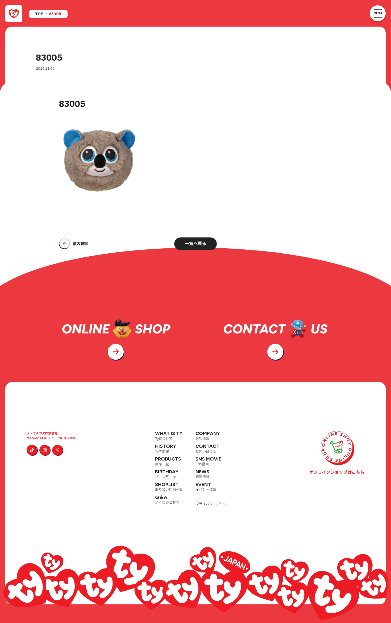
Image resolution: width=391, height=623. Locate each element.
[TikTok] (32, 450)
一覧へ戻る (195, 244)
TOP (39, 14)
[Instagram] (44, 450)
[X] (57, 450)
